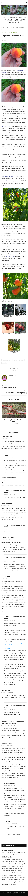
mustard (4, 181)
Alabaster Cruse (7, 537)
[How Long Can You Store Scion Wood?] (14, 410)
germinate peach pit (6, 360)
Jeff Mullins (6, 690)
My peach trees (5, 126)
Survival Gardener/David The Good (15, 454)
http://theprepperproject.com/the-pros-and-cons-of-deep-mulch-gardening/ (14, 646)
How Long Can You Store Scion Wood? (14, 420)
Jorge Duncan (6, 436)
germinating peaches (19, 360)
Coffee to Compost (8, 478)
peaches (4, 362)
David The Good (9, 38)
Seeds (15, 32)
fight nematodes (8, 176)
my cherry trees (10, 256)
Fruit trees (9, 27)
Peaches (10, 32)
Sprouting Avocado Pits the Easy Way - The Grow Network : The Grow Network (13, 721)
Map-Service (16, 894)
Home (2, 27)
